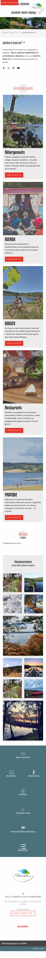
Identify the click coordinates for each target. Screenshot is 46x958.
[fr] (40, 13)
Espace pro (23, 850)
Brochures (11, 776)
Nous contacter (23, 757)
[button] (35, 13)
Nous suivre (33, 776)
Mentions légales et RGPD (14, 943)
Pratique (23, 794)
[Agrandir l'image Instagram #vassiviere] (12, 667)
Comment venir (23, 813)
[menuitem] (25, 4)
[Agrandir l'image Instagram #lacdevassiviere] (23, 636)
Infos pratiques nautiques (23, 831)
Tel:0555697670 (23, 909)
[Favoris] (31, 13)
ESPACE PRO (38, 948)
